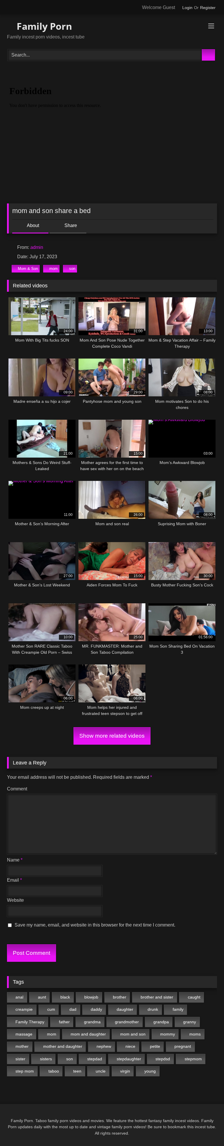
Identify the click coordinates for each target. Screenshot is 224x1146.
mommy (167, 1034)
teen (77, 1071)
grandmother (127, 1022)
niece (130, 1046)
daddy (96, 1009)
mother (22, 1046)
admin (36, 247)
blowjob (91, 997)
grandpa (161, 1022)
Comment (17, 788)
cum (51, 1009)
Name (14, 859)
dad (72, 1009)
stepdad (94, 1059)
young (150, 1071)
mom (53, 268)
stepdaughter (129, 1059)
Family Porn (43, 26)
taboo (53, 1071)
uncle (101, 1071)
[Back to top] (206, 1128)
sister (20, 1059)
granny (189, 1022)
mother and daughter (62, 1046)
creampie (24, 1009)
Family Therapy (29, 1022)
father (64, 1022)
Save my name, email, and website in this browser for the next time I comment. (95, 924)
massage (23, 1034)
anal (19, 997)
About (32, 225)
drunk (153, 1009)
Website (15, 900)
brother (119, 997)
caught (194, 997)
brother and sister (157, 997)
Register (208, 7)
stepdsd (162, 1059)
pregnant (182, 1046)
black (65, 997)
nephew (104, 1046)
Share (70, 225)
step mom (24, 1071)
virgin (125, 1071)
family (178, 1009)
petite (155, 1046)
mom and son (133, 1034)
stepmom (193, 1059)
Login (187, 7)
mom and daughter (88, 1034)
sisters (46, 1059)
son (72, 268)
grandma (92, 1022)
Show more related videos (112, 736)
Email (14, 880)
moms (195, 1034)
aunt (42, 997)
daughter (125, 1009)
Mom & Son (28, 268)
